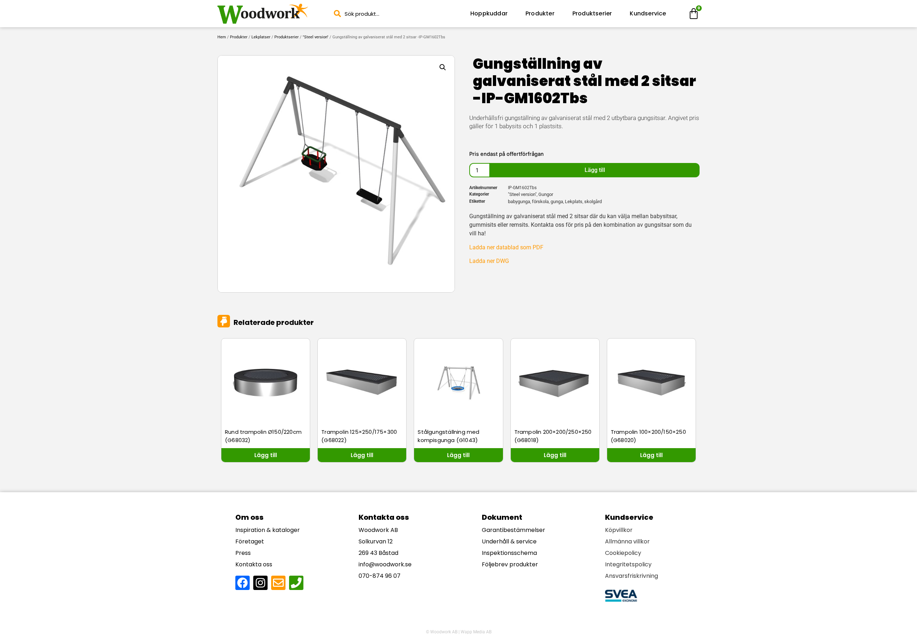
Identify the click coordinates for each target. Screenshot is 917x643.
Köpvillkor (619, 530)
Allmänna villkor (627, 541)
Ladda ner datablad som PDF (506, 247)
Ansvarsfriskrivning (631, 576)
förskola (540, 201)
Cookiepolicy (623, 553)
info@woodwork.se (385, 564)
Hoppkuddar (489, 13)
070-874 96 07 (379, 576)
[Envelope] (278, 583)
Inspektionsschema (509, 553)
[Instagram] (260, 583)
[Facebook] (242, 583)
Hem (221, 37)
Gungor (545, 194)
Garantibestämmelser (513, 530)
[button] (442, 67)
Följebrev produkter (510, 564)
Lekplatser (260, 37)
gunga (557, 201)
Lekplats (573, 201)
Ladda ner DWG (489, 261)
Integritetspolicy (628, 564)
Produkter (539, 13)
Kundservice (648, 13)
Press (243, 553)
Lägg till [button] (265, 455)
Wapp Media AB (476, 631)
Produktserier (592, 13)
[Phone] (296, 583)
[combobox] (395, 14)
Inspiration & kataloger (267, 530)
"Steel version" (315, 37)
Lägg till (595, 170)
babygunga (519, 201)
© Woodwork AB (441, 631)
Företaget (249, 541)
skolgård (593, 201)
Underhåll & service (509, 541)
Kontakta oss (253, 564)
